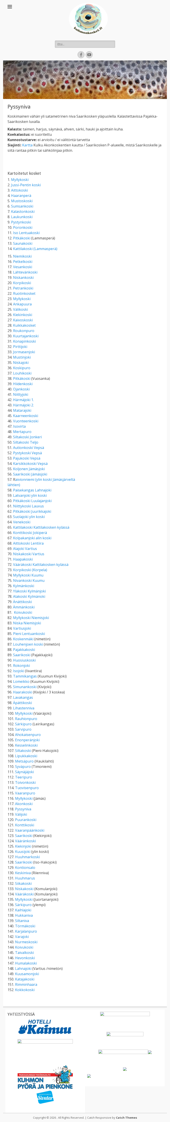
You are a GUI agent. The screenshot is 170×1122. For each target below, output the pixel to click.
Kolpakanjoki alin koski (32, 538)
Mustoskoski (22, 200)
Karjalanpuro (26, 931)
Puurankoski (25, 819)
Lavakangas (23, 697)
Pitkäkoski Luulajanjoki (32, 500)
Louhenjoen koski (28, 644)
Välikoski (20, 309)
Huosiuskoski (24, 660)
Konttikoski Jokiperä (30, 532)
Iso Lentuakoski (26, 232)
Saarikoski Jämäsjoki (30, 474)
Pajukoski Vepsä (26, 458)
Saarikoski (21, 654)
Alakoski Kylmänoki (29, 596)
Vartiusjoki (22, 628)
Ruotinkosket (24, 293)
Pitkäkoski (21, 238)
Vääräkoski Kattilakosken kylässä (40, 564)
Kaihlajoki (23, 910)
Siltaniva (22, 920)
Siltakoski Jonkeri (27, 437)
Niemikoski (22, 256)
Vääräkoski (24, 894)
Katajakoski (24, 979)
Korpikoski (22, 282)
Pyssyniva (23, 809)
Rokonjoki (21, 665)
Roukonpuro (23, 330)
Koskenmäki (23, 639)
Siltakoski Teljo (25, 442)
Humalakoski (26, 963)
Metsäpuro (24, 761)
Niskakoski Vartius (28, 553)
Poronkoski (22, 227)
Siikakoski (23, 883)
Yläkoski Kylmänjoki (29, 591)
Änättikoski (22, 601)
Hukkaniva (24, 915)
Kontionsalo (25, 867)
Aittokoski (19, 190)
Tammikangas (25, 676)
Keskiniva (23, 872)
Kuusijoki (22, 851)
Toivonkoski (25, 782)
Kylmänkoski (23, 585)
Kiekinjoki (23, 846)
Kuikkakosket (24, 325)
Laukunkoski (22, 216)
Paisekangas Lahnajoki (32, 490)
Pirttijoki (20, 346)
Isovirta (19, 426)
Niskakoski (24, 888)
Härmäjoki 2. (23, 405)
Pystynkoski (21, 222)
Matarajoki (22, 410)
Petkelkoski (22, 261)
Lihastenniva (23, 708)
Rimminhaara (26, 984)
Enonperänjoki (27, 740)
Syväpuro (23, 766)
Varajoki (22, 936)
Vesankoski (22, 266)
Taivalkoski (24, 952)
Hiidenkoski (23, 383)
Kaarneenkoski (25, 415)
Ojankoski (21, 389)
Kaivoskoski (23, 320)
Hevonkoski (25, 957)
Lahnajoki (23, 968)
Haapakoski (23, 559)
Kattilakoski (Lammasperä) (35, 248)
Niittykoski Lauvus (28, 506)
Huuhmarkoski (27, 856)
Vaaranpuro (25, 793)
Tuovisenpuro (27, 787)
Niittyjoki (20, 394)
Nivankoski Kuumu (28, 580)
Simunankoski (25, 686)
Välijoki (21, 814)
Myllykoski (20, 179)
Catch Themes (126, 1118)
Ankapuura (22, 304)
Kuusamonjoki (27, 973)
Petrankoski (23, 288)
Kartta (27, 145)
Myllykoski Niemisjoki (31, 617)
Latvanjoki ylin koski (30, 495)
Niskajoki (21, 362)
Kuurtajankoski (26, 336)
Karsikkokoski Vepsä (30, 463)
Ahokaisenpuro (28, 734)
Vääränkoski (25, 841)
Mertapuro (22, 431)
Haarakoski (22, 692)
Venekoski (21, 522)
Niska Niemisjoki (27, 623)
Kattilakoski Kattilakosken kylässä (41, 527)
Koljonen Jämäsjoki (29, 468)
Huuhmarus (25, 878)
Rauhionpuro (26, 718)
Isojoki (18, 670)
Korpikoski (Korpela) (30, 569)
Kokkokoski (25, 989)
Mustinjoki (22, 357)
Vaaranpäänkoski (29, 830)
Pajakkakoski (24, 649)
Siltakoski (23, 750)
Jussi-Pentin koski (26, 184)
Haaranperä (21, 195)
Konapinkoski (24, 341)
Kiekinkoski (22, 314)
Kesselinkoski (26, 745)
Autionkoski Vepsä (28, 447)
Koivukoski (23, 612)
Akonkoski (24, 803)
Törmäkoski (25, 926)
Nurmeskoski (26, 942)
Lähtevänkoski (25, 272)
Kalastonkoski (23, 211)
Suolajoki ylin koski (29, 516)
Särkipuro (23, 724)
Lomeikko (21, 681)
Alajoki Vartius (25, 548)
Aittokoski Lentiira (28, 543)
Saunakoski (22, 243)
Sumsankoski (22, 206)
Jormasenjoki (24, 351)
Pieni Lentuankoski (29, 633)
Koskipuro (21, 367)
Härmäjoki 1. (23, 399)
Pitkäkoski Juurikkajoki (32, 511)
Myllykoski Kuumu (28, 575)
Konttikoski (24, 825)
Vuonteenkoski (25, 421)
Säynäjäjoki (24, 771)
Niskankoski (23, 277)
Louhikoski (22, 373)
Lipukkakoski (26, 755)
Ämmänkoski (24, 607)
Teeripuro (23, 777)
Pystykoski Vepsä (27, 452)
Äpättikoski (22, 702)
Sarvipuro (23, 729)
